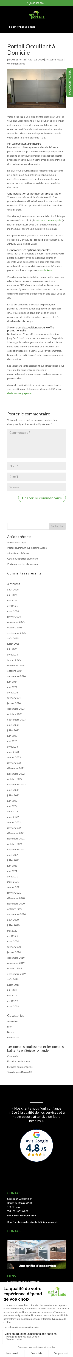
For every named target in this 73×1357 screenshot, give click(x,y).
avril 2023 (12, 746)
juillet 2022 (13, 795)
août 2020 (13, 919)
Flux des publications (18, 1061)
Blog (9, 1026)
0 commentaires (16, 63)
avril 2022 (12, 811)
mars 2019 (13, 1006)
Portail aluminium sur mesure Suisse (27, 547)
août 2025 (13, 638)
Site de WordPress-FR (19, 1072)
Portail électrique (16, 542)
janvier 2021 (14, 892)
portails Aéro (45, 270)
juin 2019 (12, 989)
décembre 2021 (16, 833)
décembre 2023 (16, 708)
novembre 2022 (16, 773)
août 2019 (13, 979)
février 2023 (14, 757)
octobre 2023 (14, 714)
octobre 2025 (14, 627)
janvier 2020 (14, 952)
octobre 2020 (14, 908)
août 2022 (13, 789)
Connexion (13, 1056)
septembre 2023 (16, 719)
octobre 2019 (14, 968)
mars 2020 (13, 941)
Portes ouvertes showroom (22, 564)
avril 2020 (12, 935)
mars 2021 (13, 881)
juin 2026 (12, 594)
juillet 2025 (13, 643)
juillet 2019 (13, 984)
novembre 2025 (16, 622)
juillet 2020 (13, 925)
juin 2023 (12, 735)
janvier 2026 (14, 616)
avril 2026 (12, 605)
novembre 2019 (16, 962)
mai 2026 (12, 600)
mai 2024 (12, 687)
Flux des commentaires (20, 1066)
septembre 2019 (16, 973)
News (60, 59)
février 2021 (14, 887)
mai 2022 (12, 805)
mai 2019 (12, 995)
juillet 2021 (13, 860)
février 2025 (14, 659)
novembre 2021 (16, 838)
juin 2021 (12, 865)
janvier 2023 (14, 762)
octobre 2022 (14, 778)
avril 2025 (12, 654)
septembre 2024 (16, 676)
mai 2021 (12, 871)
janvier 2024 (14, 703)
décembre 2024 (16, 665)
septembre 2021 (16, 849)
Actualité (51, 59)
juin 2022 (12, 800)
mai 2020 (12, 930)
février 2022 (14, 822)
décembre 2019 (16, 957)
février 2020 (14, 946)
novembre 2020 (16, 903)
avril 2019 (12, 1000)
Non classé (13, 1037)
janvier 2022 (14, 827)
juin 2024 (12, 681)
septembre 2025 (16, 632)
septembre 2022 (16, 784)
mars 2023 (13, 751)
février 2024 (14, 697)
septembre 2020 (16, 914)
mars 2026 (13, 611)
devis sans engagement (20, 393)
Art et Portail (18, 59)
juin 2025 (12, 649)
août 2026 (13, 589)
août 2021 (13, 854)
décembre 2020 (16, 898)
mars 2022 (13, 816)
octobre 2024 (14, 670)
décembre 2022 (16, 768)
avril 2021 (12, 876)
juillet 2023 (13, 730)
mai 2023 (12, 741)
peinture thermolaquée (48, 220)
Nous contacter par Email (22, 1215)
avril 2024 (12, 692)
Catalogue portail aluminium (22, 558)
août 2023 (13, 724)
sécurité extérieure (18, 553)
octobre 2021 (14, 843)
